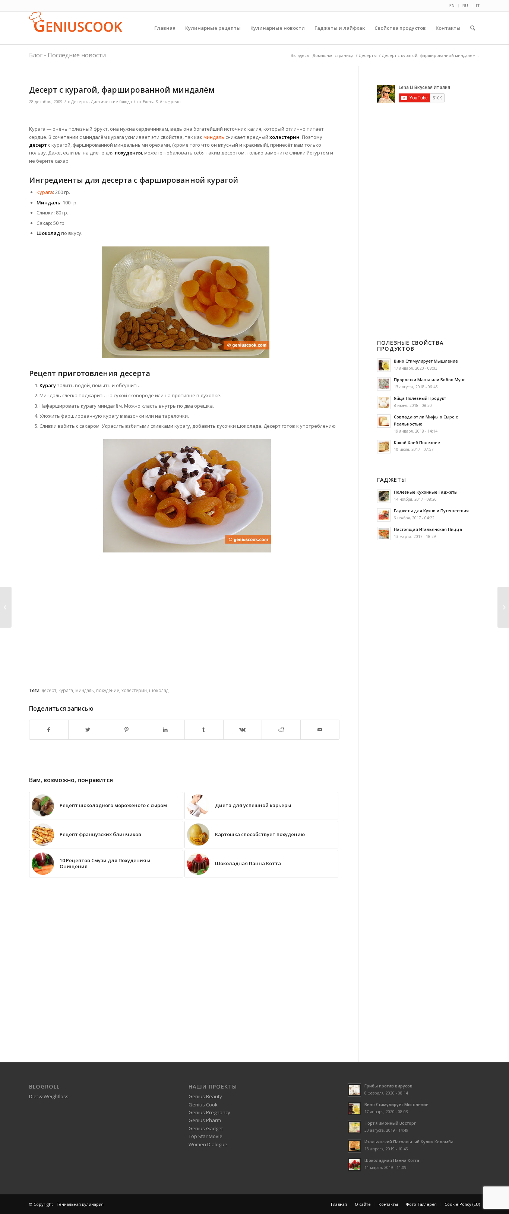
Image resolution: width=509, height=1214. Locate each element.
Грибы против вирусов (388, 1086)
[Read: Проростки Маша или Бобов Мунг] (384, 384)
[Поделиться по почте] (320, 729)
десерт (49, 690)
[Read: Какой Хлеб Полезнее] (384, 446)
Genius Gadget (206, 1128)
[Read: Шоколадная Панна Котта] (354, 1164)
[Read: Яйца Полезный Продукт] (384, 402)
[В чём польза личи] (503, 607)
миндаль (214, 137)
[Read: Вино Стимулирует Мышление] (384, 365)
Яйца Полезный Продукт (420, 398)
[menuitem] (452, 5)
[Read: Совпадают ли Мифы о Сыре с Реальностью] (384, 421)
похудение (107, 690)
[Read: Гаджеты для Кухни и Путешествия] (384, 515)
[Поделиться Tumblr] (204, 729)
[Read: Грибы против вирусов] (354, 1090)
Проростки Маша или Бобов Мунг (429, 379)
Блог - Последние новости (67, 55)
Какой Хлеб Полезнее (417, 442)
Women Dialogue (208, 1144)
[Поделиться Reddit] (281, 729)
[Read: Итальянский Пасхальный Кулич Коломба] (354, 1146)
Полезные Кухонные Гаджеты (426, 492)
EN (452, 5)
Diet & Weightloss (49, 1096)
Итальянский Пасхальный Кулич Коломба (408, 1141)
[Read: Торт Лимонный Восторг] (354, 1127)
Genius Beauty (205, 1096)
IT (478, 5)
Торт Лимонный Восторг (390, 1123)
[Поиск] (472, 28)
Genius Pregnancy (209, 1112)
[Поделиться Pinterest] (126, 729)
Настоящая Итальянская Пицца (428, 529)
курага (66, 690)
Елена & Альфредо (162, 101)
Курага (45, 192)
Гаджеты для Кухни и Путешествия (431, 510)
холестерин (134, 690)
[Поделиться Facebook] (48, 729)
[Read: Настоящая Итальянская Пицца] (384, 533)
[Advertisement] (184, 116)
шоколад (158, 690)
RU (465, 5)
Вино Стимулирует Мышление (426, 361)
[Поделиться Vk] (243, 729)
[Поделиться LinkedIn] (165, 729)
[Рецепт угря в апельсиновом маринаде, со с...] (6, 607)
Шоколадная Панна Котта (391, 1160)
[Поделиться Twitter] (88, 729)
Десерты (80, 101)
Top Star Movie (205, 1136)
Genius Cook (203, 1104)
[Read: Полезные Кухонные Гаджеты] (384, 496)
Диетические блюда (111, 101)
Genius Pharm (205, 1120)
